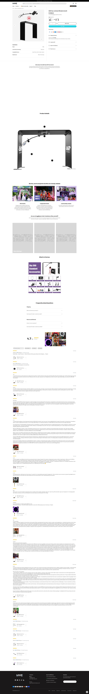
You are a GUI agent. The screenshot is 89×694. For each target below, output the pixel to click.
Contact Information (63, 690)
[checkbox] (40, 348)
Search (49, 690)
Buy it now (62, 26)
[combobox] (44, 3)
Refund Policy (58, 690)
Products (17, 6)
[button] (76, 3)
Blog (35, 6)
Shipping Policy (74, 690)
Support (30, 6)
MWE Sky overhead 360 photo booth (19, 8)
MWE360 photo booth (17, 690)
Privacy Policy (53, 690)
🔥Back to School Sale (24, 6)
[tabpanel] (28, 50)
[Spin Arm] (53, 19)
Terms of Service (69, 690)
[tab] (15, 45)
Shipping (53, 14)
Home (13, 6)
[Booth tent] (57, 19)
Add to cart (67, 23)
